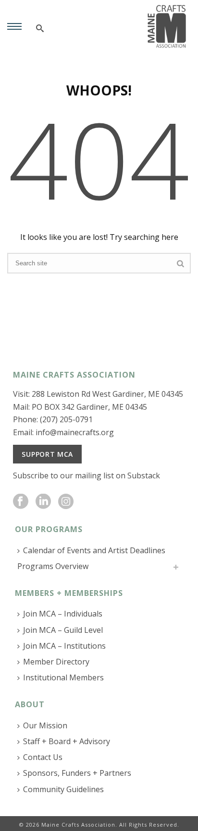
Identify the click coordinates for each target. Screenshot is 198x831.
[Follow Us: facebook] (20, 502)
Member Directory (56, 661)
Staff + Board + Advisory (66, 741)
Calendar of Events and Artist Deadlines (94, 550)
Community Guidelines (63, 789)
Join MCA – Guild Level (63, 630)
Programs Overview (52, 566)
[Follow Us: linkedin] (43, 502)
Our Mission (45, 725)
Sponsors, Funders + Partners (77, 773)
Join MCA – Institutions (64, 646)
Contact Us (42, 757)
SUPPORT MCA (47, 454)
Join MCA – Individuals (62, 613)
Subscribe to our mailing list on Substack (86, 475)
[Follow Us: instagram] (66, 502)
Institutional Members (63, 677)
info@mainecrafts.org (75, 432)
